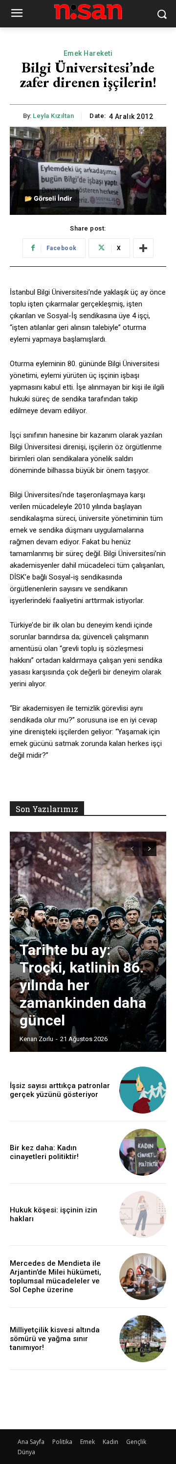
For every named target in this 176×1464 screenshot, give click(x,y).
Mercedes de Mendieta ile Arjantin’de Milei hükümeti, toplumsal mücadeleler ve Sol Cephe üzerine (55, 1276)
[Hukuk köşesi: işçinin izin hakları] (142, 1214)
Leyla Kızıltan (53, 115)
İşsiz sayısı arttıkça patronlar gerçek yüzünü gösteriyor (60, 1090)
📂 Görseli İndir (48, 198)
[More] (143, 248)
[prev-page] (132, 848)
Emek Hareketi (88, 53)
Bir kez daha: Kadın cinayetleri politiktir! (44, 1152)
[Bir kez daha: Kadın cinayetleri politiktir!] (142, 1152)
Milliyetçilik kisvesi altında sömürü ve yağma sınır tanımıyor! (55, 1338)
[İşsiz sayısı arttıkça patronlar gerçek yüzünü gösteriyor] (142, 1090)
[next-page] (149, 848)
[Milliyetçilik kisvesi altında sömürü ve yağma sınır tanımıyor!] (142, 1338)
